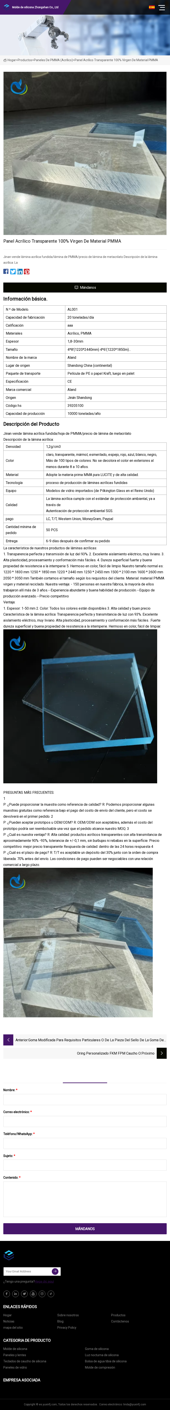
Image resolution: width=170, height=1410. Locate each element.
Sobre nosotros (68, 1315)
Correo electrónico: (17, 1112)
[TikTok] (51, 1294)
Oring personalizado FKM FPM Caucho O (109, 1053)
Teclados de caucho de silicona (24, 1361)
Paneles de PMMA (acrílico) (53, 60)
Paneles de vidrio (15, 1367)
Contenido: (12, 1177)
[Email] (55, 1271)
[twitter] (24, 1294)
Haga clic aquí (44, 1281)
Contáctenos (120, 1321)
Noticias (8, 1321)
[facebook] (6, 1294)
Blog (60, 1321)
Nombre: (10, 1090)
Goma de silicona (97, 1349)
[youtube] (33, 1294)
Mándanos (88, 287)
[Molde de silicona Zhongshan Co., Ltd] (25, 1255)
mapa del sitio (13, 1327)
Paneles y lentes (14, 1355)
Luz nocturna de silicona (102, 1355)
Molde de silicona (15, 1349)
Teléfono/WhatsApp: (19, 1134)
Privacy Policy (66, 1327)
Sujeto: (9, 1156)
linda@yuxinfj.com (134, 1404)
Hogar (12, 60)
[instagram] (42, 1294)
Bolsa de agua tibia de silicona (106, 1361)
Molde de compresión (100, 1367)
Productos (25, 60)
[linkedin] (15, 1294)
